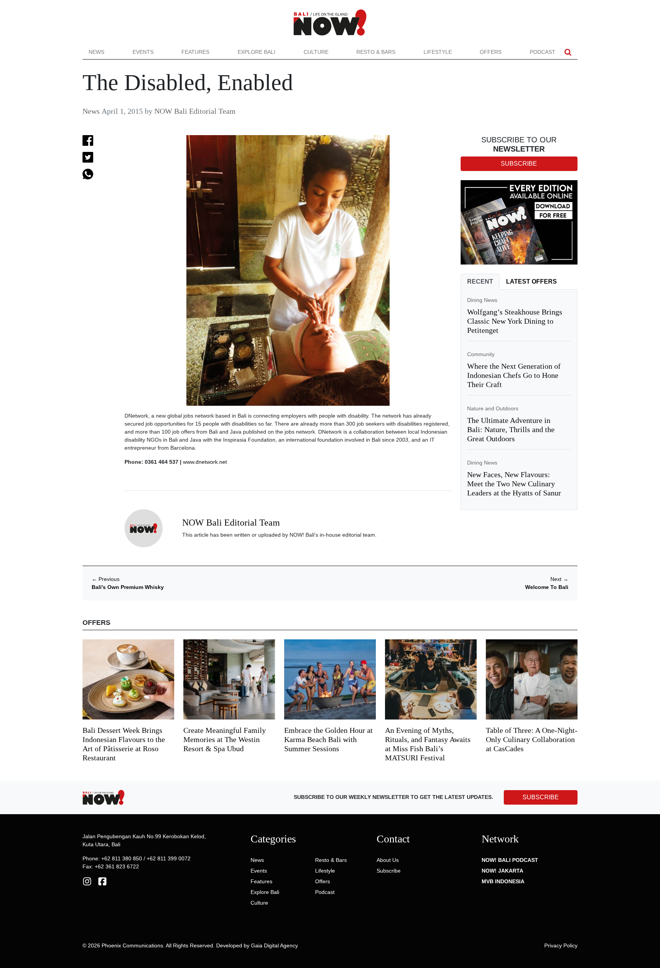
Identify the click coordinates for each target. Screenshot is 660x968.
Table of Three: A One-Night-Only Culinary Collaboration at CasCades (532, 739)
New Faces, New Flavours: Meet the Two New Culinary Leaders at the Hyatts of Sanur (514, 483)
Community (481, 354)
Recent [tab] (480, 281)
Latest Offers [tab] (531, 281)
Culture (316, 52)
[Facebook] (102, 881)
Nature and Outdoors (492, 408)
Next (559, 579)
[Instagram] (87, 881)
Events (143, 52)
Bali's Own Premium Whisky (128, 587)
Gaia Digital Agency (274, 945)
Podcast (542, 52)
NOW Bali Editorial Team (195, 111)
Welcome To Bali (546, 587)
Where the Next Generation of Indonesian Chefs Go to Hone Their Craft (514, 375)
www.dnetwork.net (205, 462)
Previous (106, 579)
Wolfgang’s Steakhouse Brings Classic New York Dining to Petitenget (514, 321)
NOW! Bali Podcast (510, 860)
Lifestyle (438, 52)
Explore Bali (256, 52)
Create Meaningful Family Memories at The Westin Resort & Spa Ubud (224, 739)
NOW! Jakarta (502, 871)
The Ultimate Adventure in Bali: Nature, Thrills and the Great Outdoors (511, 429)
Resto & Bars (375, 52)
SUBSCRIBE (540, 797)
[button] (567, 52)
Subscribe (389, 871)
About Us (388, 860)
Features (195, 52)
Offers (490, 52)
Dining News (482, 300)
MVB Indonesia (503, 881)
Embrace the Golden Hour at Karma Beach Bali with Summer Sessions (328, 739)
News (96, 52)
